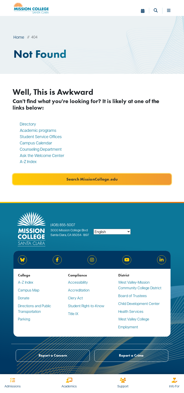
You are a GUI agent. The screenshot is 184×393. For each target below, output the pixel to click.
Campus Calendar (36, 142)
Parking (24, 319)
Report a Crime (131, 355)
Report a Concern (53, 355)
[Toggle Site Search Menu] (158, 11)
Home (18, 37)
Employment (128, 327)
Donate (23, 298)
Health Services (130, 311)
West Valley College (133, 319)
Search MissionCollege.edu (92, 179)
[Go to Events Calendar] (145, 11)
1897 (85, 235)
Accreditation (79, 290)
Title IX (73, 313)
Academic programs (38, 130)
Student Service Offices (41, 136)
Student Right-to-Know (86, 305)
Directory (28, 123)
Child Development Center (139, 303)
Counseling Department (41, 149)
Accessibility (78, 282)
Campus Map (28, 290)
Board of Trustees (132, 295)
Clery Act (75, 298)
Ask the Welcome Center (42, 155)
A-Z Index (28, 161)
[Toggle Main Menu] (169, 11)
